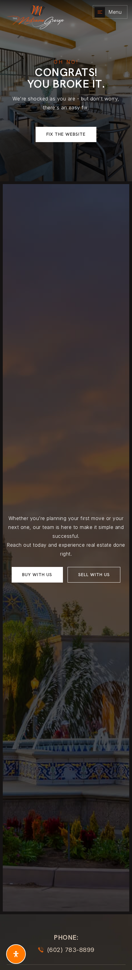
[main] (66, 90)
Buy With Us (37, 574)
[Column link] (41, 12)
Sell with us (94, 574)
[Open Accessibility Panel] (16, 954)
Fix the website (66, 134)
